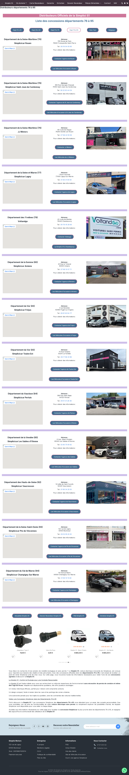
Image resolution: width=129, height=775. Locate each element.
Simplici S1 (9, 3)
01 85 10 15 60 (66, 578)
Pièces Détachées (92, 3)
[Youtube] (43, 726)
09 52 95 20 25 (66, 534)
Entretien (60, 3)
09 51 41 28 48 (66, 401)
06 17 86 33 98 (66, 357)
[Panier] (127, 3)
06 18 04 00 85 (66, 46)
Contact (107, 3)
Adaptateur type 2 (23, 650)
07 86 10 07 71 (66, 269)
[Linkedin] (48, 726)
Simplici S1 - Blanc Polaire (78, 650)
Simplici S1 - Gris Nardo (106, 650)
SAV (115, 3)
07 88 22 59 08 (66, 135)
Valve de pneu (50, 650)
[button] (122, 3)
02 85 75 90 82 (66, 445)
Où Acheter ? (21, 3)
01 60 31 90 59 (66, 180)
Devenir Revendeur (74, 3)
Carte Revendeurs (37, 3)
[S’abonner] (118, 726)
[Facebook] (34, 726)
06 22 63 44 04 (66, 90)
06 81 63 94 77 (66, 313)
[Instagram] (39, 726)
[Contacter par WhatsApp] (124, 770)
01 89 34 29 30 (66, 489)
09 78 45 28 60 (66, 225)
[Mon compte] (125, 3)
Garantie (50, 3)
